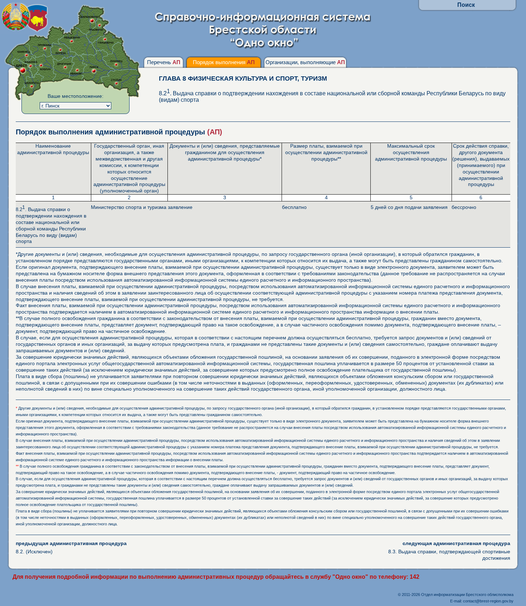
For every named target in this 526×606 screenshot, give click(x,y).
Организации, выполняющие (305, 62)
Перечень (163, 62)
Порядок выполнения (224, 62)
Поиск (466, 5)
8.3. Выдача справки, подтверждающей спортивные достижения (449, 550)
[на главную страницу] (263, 47)
